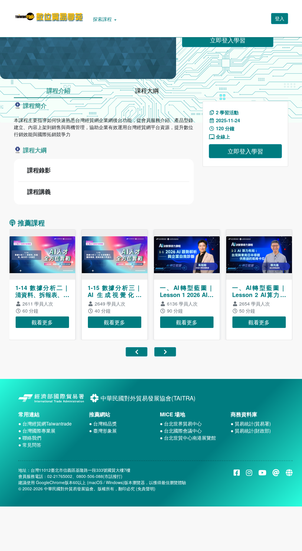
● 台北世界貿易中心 (181, 423)
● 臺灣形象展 (103, 430)
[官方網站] (289, 472)
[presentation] (142, 352)
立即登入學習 (227, 40)
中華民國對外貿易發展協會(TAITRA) (147, 398)
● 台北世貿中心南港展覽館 (188, 437)
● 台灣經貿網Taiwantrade (45, 423)
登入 (279, 18)
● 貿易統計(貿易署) (251, 423)
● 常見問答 (29, 444)
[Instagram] (249, 472)
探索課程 (103, 19)
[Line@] (276, 472)
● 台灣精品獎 (103, 423)
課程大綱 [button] (147, 90)
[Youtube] (262, 472)
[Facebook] (237, 472)
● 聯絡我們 (29, 437)
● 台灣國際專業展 (36, 430)
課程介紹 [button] (58, 90)
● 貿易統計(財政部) (251, 430)
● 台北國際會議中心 (181, 430)
